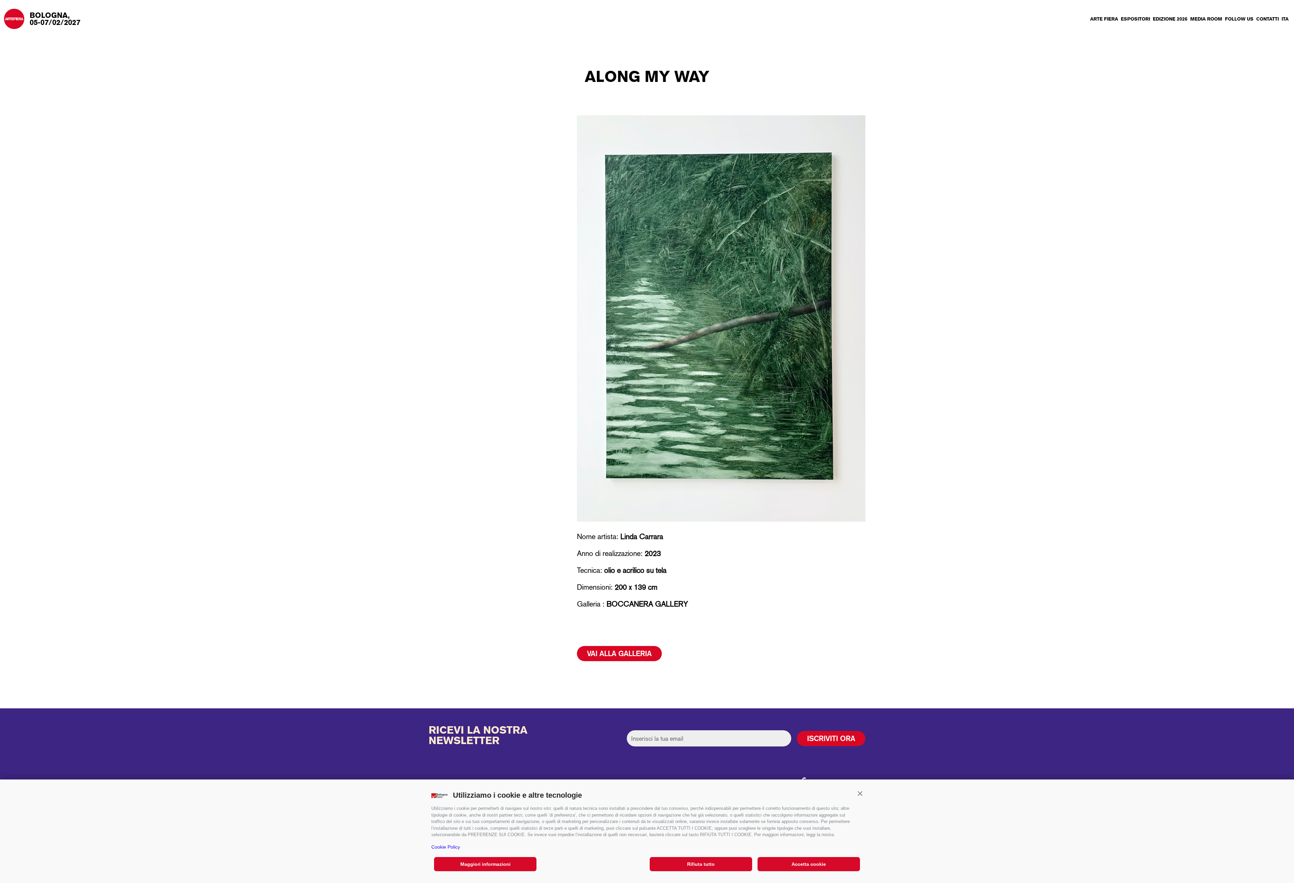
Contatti (1267, 19)
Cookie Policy (445, 847)
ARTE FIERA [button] (1104, 19)
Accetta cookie (809, 864)
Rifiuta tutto (701, 864)
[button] (860, 793)
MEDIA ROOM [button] (1206, 19)
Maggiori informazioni (485, 864)
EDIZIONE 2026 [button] (1170, 19)
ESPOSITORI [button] (1135, 19)
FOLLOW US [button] (1239, 19)
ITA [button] (1285, 19)
